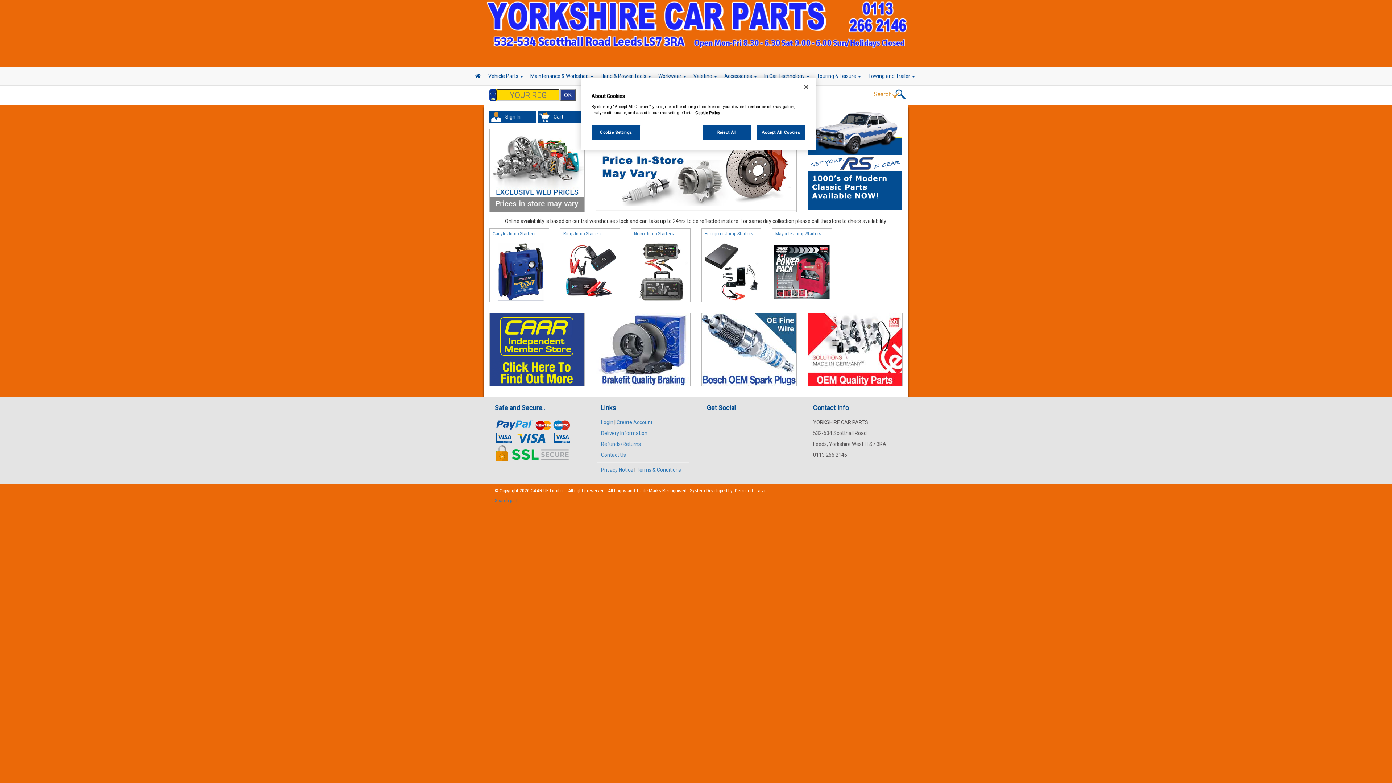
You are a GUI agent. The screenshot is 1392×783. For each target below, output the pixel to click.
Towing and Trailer (889, 76)
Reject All (727, 132)
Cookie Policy (707, 112)
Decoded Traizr (750, 490)
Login (607, 422)
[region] (698, 114)
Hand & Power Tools (624, 76)
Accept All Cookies (781, 132)
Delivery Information (624, 433)
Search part (506, 500)
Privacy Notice (617, 470)
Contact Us (613, 455)
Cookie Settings (616, 132)
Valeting (703, 76)
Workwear (670, 76)
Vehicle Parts (503, 76)
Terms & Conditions (659, 470)
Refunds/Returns (621, 444)
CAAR (536, 490)
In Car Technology (785, 76)
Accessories (738, 76)
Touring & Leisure (837, 76)
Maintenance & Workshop (560, 76)
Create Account (634, 422)
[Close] (806, 87)
